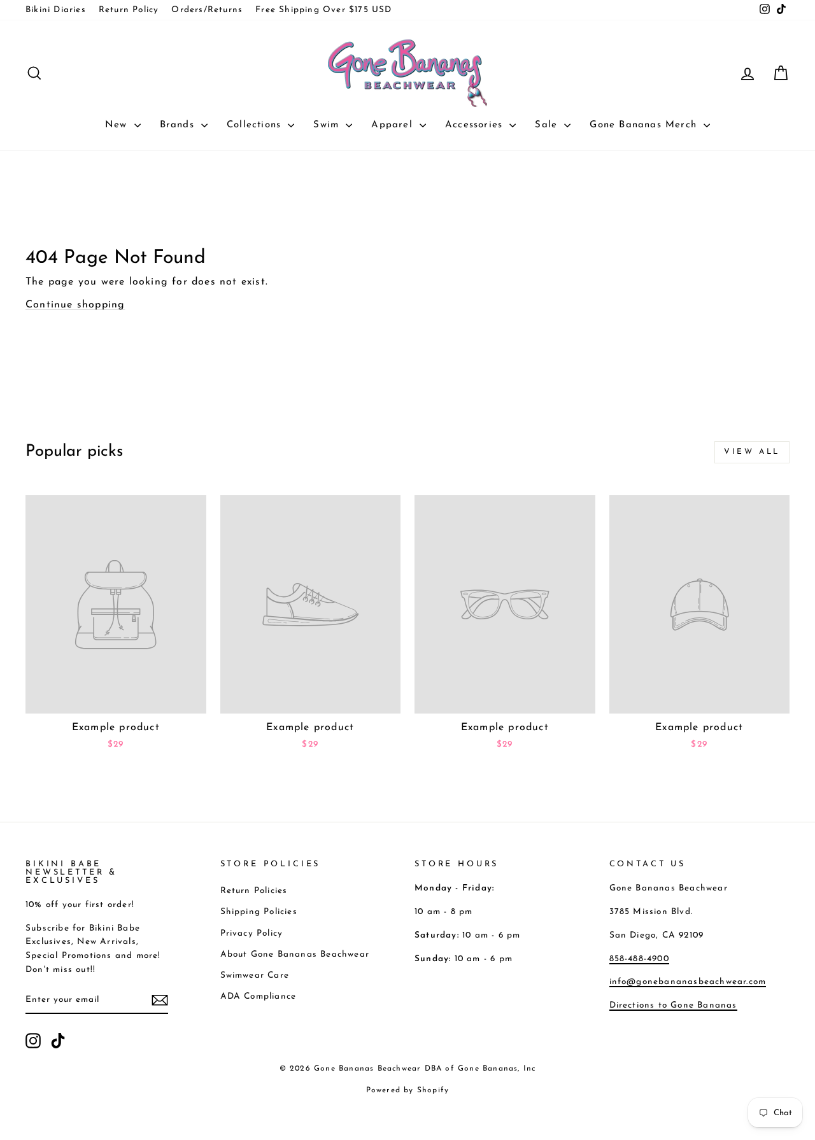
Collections (256, 125)
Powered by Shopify (408, 1090)
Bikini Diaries (55, 10)
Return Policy (129, 10)
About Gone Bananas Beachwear (295, 954)
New (118, 125)
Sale (548, 125)
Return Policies (254, 891)
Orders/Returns (207, 10)
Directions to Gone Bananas (673, 1005)
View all (752, 452)
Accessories (475, 125)
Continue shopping (75, 305)
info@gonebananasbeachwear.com (688, 982)
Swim (328, 125)
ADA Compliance (258, 996)
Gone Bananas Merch (645, 125)
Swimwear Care (255, 975)
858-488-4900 (639, 959)
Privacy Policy (251, 933)
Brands (179, 125)
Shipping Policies (258, 912)
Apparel (393, 125)
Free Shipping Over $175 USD (323, 10)
